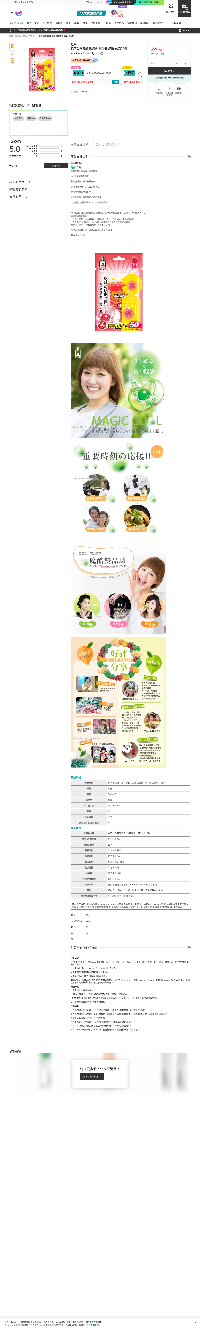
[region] (100, 1323)
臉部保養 (47, 23)
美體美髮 (95, 23)
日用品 (107, 23)
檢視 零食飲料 (18, 189)
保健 (85, 23)
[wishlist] (94, 53)
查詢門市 (100, 2)
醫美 (68, 23)
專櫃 (76, 23)
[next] (142, 76)
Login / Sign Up (90, 1076)
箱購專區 (145, 23)
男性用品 (119, 23)
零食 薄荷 (18, 118)
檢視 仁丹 (15, 196)
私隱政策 (95, 1325)
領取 (116, 82)
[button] (184, 8)
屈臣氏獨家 (33, 23)
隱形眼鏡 (158, 23)
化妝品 (58, 23)
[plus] (185, 63)
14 (96, 968)
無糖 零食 (31, 118)
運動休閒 (132, 23)
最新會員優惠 (17, 23)
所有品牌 (176, 23)
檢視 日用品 (17, 182)
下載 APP (90, 2)
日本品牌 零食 (45, 118)
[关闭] (195, 1322)
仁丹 (74, 44)
